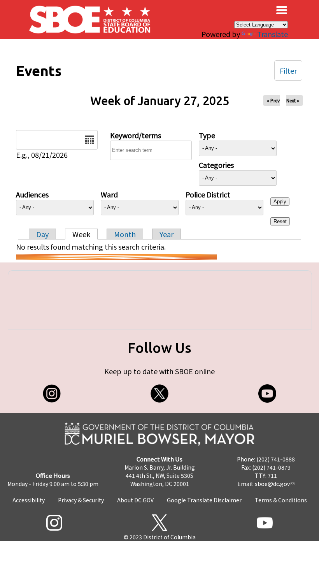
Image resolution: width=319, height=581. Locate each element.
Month (125, 234)
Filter (288, 70)
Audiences (32, 194)
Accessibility (28, 500)
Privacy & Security (81, 500)
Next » (292, 100)
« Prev (273, 100)
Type (207, 135)
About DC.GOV (135, 500)
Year (167, 234)
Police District (208, 194)
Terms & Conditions (281, 500)
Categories (216, 165)
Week (81, 234)
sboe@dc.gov (272, 484)
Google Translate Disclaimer (204, 500)
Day (42, 234)
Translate (272, 34)
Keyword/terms (135, 135)
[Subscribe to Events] (116, 257)
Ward (109, 194)
